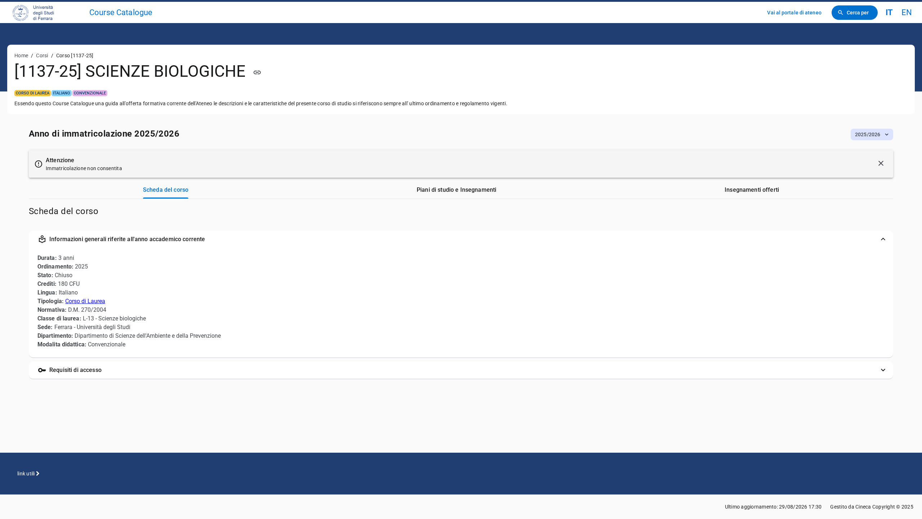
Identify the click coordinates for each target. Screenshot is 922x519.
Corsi (42, 55)
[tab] (166, 190)
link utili (26, 473)
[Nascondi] (881, 163)
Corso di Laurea (85, 301)
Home (21, 55)
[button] (872, 134)
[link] (48, 12)
